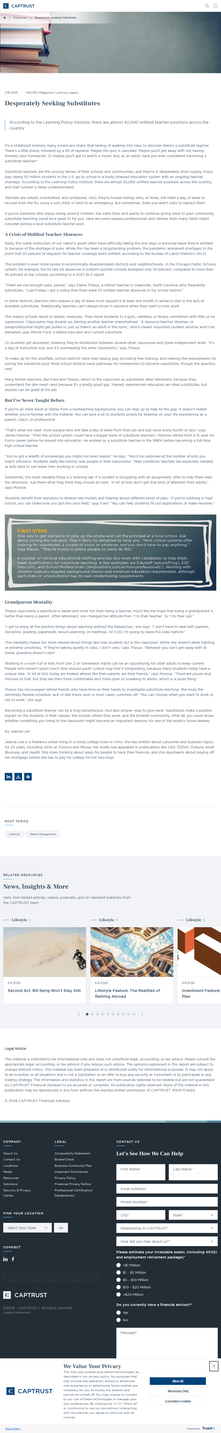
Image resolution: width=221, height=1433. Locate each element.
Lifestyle (14, 834)
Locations (10, 1166)
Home (4, 17)
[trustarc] (208, 1428)
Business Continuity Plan (73, 1166)
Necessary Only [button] (178, 1391)
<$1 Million (131, 1265)
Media (7, 1172)
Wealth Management (43, 834)
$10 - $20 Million (137, 1287)
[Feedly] (28, 776)
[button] (214, 1366)
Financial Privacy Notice (73, 1184)
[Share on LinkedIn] (8, 776)
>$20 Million (133, 1294)
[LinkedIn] (5, 1259)
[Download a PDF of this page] (18, 776)
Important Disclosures (71, 1172)
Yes (125, 1312)
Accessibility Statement (72, 1153)
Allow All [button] (177, 1381)
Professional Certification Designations (74, 1193)
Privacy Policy (13, 1428)
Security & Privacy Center (17, 1193)
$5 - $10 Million (135, 1280)
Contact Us (11, 1159)
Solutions (10, 1184)
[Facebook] (13, 1259)
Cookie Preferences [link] (16, 1312)
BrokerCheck (64, 1160)
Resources (20, 17)
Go (61, 1228)
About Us (10, 1153)
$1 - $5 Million (134, 1272)
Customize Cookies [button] (178, 1401)
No (125, 1320)
